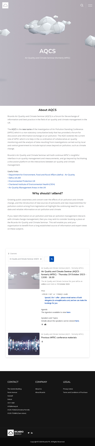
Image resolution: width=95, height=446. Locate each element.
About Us (38, 389)
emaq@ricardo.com (62, 300)
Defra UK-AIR (15, 177)
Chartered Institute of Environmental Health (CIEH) (32, 184)
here (68, 312)
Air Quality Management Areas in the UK (27, 187)
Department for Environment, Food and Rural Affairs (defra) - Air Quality (42, 174)
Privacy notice (68, 389)
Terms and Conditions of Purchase (75, 392)
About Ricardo (40, 392)
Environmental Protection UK (22, 181)
